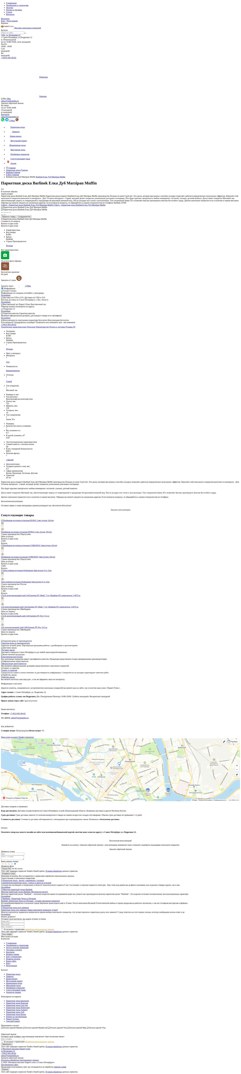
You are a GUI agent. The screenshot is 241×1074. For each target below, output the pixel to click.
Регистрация (12, 21)
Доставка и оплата (14, 950)
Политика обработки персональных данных (20, 1060)
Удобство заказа (8, 677)
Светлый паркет (13, 1021)
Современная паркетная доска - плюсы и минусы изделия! (26, 883)
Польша (9, 246)
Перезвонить (7, 1044)
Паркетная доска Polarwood (17, 1008)
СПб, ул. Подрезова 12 (10, 35)
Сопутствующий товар (16, 990)
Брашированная (13, 371)
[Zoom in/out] (10, 212)
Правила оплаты (13, 959)
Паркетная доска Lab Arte (17, 1005)
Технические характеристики (13, 327)
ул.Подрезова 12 (8, 1051)
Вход (3, 21)
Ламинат (10, 976)
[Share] (5, 212)
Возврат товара (12, 954)
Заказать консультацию (120, 510)
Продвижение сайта (9, 1065)
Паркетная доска (13, 974)
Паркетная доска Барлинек (17, 1001)
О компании (11, 3)
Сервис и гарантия (9, 670)
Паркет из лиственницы (16, 1017)
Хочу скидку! (7, 934)
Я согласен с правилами (29, 929)
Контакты (10, 14)
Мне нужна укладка (9, 936)
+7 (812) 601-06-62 (17, 713)
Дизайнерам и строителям (17, 5)
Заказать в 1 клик (8, 280)
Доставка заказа (8, 650)
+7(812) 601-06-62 (8, 58)
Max (9, 99)
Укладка (9, 8)
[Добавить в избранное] (120, 526)
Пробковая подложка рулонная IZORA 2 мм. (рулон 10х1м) (26, 532)
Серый (9, 381)
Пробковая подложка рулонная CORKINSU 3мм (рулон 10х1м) (28, 557)
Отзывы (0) (70, 327)
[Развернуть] (7, 212)
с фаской (9, 460)
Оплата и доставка (14, 10)
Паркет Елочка (12, 1019)
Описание (31, 327)
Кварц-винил (11, 979)
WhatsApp (43, 77)
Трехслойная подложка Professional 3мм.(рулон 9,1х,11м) (25, 582)
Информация (9, 288)
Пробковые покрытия (15, 988)
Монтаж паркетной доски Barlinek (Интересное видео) (24, 892)
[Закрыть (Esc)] (2, 212)
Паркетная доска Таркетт (17, 1010)
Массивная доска (13, 985)
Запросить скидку (9, 217)
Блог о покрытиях (13, 957)
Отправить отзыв (8, 874)
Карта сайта (11, 961)
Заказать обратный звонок (12, 103)
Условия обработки (53, 871)
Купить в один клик (9, 223)
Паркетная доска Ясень (16, 1014)
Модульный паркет (14, 981)
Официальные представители (13, 663)
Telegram (43, 96)
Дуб (7, 362)
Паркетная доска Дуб (15, 1012)
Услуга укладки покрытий (17, 948)
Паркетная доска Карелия (17, 1003)
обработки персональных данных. (39, 929)
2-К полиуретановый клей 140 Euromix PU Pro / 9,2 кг (24, 627)
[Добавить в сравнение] (120, 523)
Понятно (5, 1069)
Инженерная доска (14, 983)
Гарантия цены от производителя (15, 643)
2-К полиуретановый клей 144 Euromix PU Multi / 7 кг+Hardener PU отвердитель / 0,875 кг (39, 607)
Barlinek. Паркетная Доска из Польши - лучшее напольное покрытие (30, 901)
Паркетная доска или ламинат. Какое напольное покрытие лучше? (29, 910)
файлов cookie (60, 1067)
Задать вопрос (7, 194)
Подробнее (5, 295)
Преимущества (42, 327)
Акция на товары (13, 992)
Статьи (9, 12)
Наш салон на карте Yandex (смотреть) (17, 737)
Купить (4, 543)
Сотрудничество (24, 217)
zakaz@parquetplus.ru (10, 101)
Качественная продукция (11, 657)
